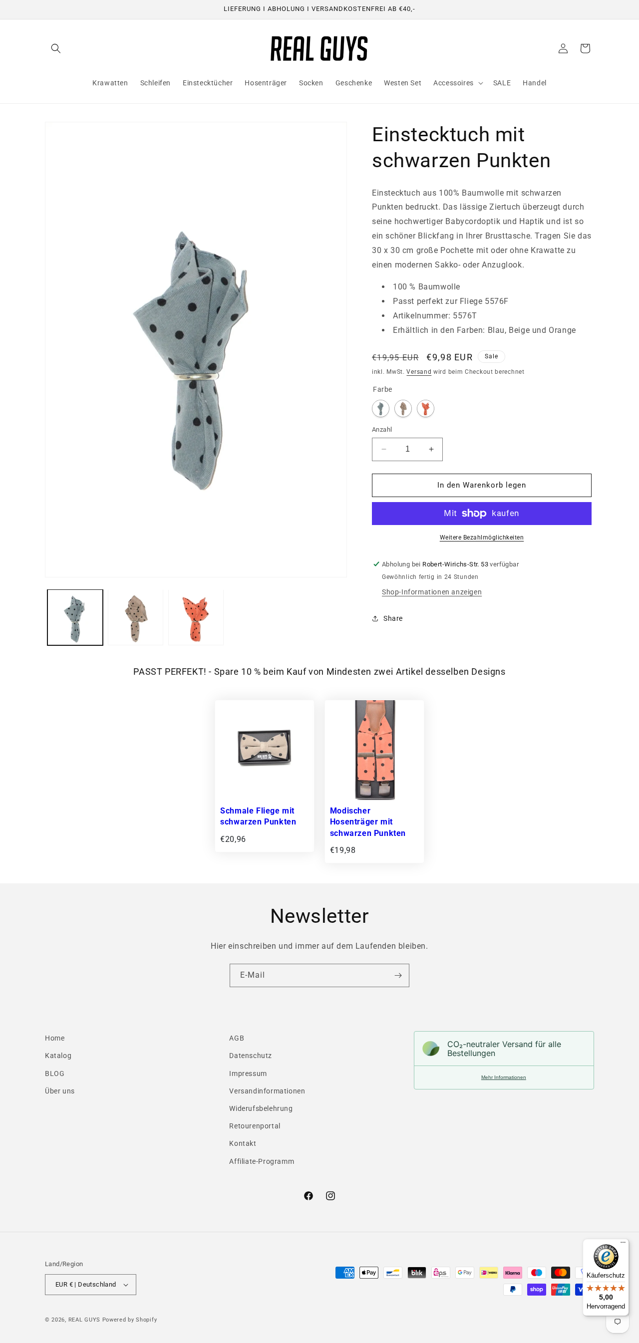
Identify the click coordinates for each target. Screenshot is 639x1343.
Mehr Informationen (503, 1077)
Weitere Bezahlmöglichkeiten (482, 537)
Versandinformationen (267, 1090)
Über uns (60, 1090)
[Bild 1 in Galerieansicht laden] (75, 617)
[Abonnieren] (398, 975)
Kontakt (242, 1143)
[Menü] (623, 1245)
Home (54, 1038)
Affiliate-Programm (261, 1161)
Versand (418, 371)
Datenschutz (250, 1056)
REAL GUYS (84, 1320)
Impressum (248, 1073)
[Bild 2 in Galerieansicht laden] (135, 617)
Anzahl (382, 429)
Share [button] (393, 618)
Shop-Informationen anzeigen (432, 592)
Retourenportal (254, 1126)
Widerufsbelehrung (261, 1108)
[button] (56, 48)
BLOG (54, 1073)
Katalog (58, 1056)
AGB (236, 1038)
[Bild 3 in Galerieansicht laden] (196, 617)
